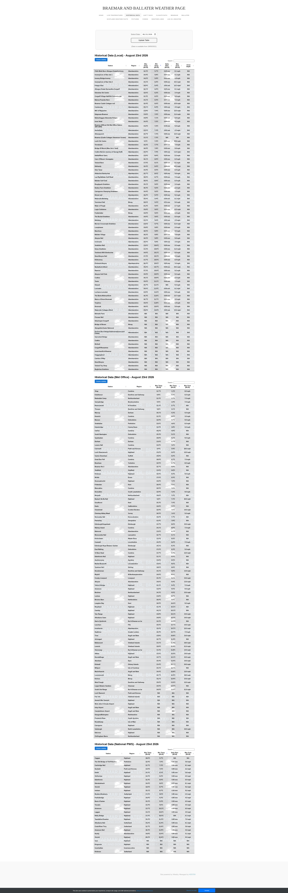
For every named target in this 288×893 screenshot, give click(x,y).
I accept (206, 890)
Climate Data (161, 15)
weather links (158, 19)
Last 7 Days (148, 15)
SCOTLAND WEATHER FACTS (117, 19)
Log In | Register (174, 19)
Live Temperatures (115, 15)
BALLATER (185, 15)
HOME (101, 15)
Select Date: (135, 34)
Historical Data (133, 15)
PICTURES (135, 19)
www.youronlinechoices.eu (144, 891)
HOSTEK (192, 874)
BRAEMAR (174, 15)
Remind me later (192, 890)
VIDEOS (145, 19)
